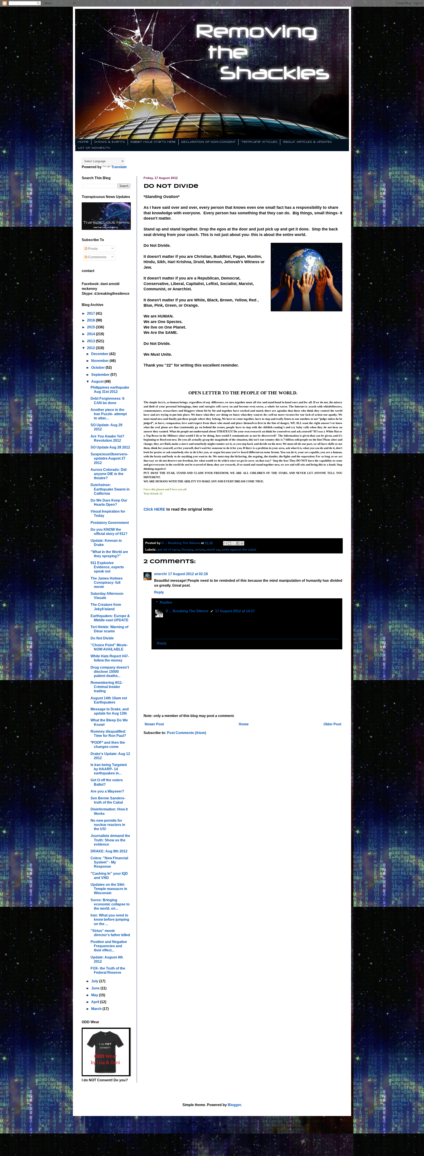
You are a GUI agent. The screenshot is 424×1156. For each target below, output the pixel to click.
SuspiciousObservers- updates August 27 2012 (109, 458)
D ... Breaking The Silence (187, 611)
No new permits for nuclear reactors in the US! (108, 825)
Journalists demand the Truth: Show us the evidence (110, 840)
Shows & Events (109, 142)
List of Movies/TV (94, 148)
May (95, 995)
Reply (159, 592)
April (95, 1002)
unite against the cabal (238, 549)
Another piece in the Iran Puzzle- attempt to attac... (109, 414)
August (97, 381)
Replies (166, 602)
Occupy (187, 549)
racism (199, 549)
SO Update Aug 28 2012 (110, 447)
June (95, 988)
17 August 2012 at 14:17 (235, 611)
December (100, 354)
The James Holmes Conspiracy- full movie (107, 582)
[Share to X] (233, 543)
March (96, 1009)
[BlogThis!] (229, 543)
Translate (119, 167)
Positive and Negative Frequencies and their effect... (109, 946)
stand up (213, 549)
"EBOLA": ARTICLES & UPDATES (307, 142)
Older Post (332, 724)
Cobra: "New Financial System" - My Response (109, 862)
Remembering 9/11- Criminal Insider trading (107, 687)
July (95, 981)
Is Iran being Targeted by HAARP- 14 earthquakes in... (109, 769)
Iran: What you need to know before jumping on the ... (110, 919)
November (100, 361)
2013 (91, 341)
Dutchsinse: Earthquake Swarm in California (110, 489)
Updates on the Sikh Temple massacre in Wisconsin (109, 889)
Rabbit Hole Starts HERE (153, 142)
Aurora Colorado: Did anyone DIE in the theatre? (109, 474)
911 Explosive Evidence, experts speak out (107, 567)
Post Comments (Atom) (186, 733)
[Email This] (225, 543)
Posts (92, 249)
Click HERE (155, 509)
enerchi (160, 574)
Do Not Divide (102, 638)
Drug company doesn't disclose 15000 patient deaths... (110, 671)
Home (83, 142)
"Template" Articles (259, 142)
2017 (91, 313)
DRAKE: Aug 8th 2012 (109, 851)
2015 (91, 327)
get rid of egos (168, 549)
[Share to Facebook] (238, 543)
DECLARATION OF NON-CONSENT (208, 142)
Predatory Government (110, 523)
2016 (91, 320)
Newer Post (154, 724)
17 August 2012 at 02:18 (188, 574)
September (100, 374)
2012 (91, 348)
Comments (96, 257)
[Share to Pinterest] (242, 543)
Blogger (234, 1105)
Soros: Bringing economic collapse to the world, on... (110, 904)
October (98, 367)
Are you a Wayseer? (107, 791)
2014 (91, 334)
